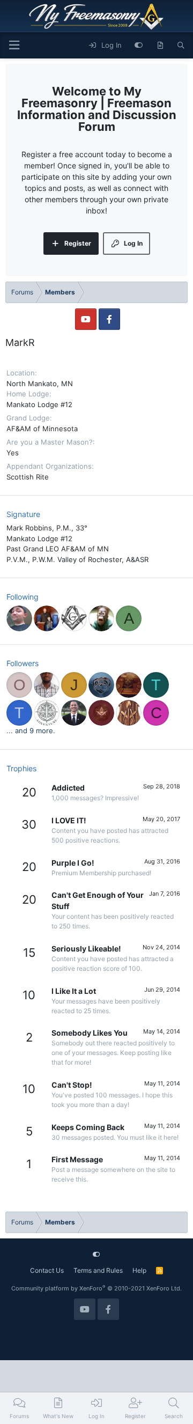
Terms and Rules (98, 1270)
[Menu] (14, 45)
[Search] (181, 45)
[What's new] (160, 45)
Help (139, 1270)
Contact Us (47, 1270)
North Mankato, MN (39, 383)
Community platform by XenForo (96, 1288)
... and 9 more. (30, 730)
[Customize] (138, 45)
